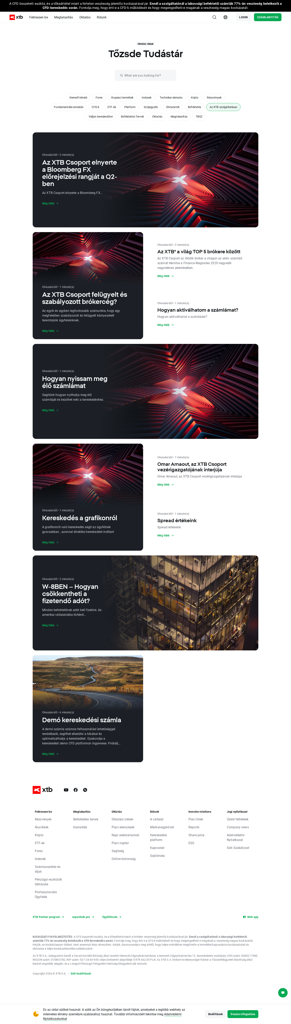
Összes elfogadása (243, 1014)
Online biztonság (124, 859)
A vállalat (157, 819)
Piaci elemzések (123, 827)
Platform (129, 107)
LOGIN (243, 17)
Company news (238, 827)
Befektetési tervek (85, 819)
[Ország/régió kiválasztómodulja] (225, 17)
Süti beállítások (81, 973)
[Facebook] (76, 790)
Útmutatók (173, 107)
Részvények (214, 97)
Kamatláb (80, 827)
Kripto (195, 97)
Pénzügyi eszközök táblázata (48, 881)
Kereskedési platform (158, 837)
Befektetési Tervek (132, 116)
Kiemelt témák (78, 97)
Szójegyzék (151, 107)
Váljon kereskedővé (101, 116)
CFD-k (95, 107)
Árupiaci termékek (122, 97)
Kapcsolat (157, 848)
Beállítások (215, 1014)
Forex (99, 97)
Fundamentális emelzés (68, 107)
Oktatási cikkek (122, 819)
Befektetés (194, 107)
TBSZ (199, 116)
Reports (193, 827)
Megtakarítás (179, 116)
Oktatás (157, 116)
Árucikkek (41, 827)
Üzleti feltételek (238, 819)
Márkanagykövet (162, 827)
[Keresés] (214, 17)
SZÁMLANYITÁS (267, 17)
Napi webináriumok (125, 835)
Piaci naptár (120, 843)
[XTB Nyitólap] (16, 17)
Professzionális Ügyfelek (46, 894)
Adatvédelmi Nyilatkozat (236, 837)
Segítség (118, 851)
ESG (191, 843)
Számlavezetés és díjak (47, 869)
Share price (196, 835)
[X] (85, 790)
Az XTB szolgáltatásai (223, 107)
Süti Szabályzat (238, 848)
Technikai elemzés (171, 97)
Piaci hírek (195, 819)
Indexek (146, 97)
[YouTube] (66, 790)
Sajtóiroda (157, 855)
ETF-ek (111, 107)
